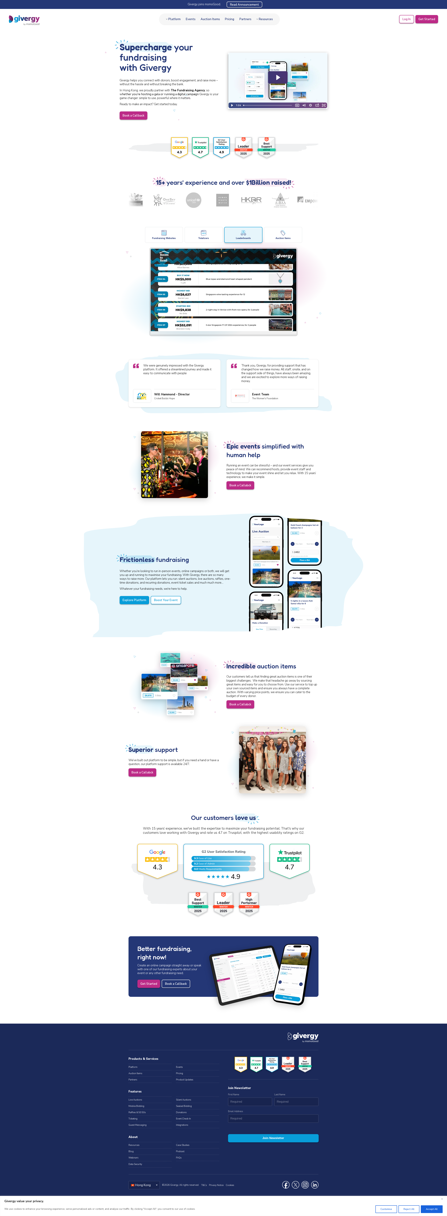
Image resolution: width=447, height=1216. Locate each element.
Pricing (229, 19)
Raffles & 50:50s (137, 1112)
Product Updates (184, 1079)
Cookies (230, 1185)
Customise (386, 1209)
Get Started (426, 19)
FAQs (179, 1157)
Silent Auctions (183, 1099)
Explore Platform (134, 600)
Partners (245, 19)
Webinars (133, 1157)
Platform (174, 19)
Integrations (182, 1125)
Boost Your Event (166, 600)
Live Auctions (135, 1099)
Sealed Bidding (184, 1106)
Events (190, 19)
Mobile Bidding (136, 1106)
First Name (233, 1094)
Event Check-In (183, 1118)
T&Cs (204, 1185)
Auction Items (210, 19)
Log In (406, 19)
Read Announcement (244, 4)
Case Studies (182, 1145)
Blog (131, 1151)
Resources (266, 19)
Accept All (432, 1209)
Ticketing (133, 1118)
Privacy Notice (216, 1185)
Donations (181, 1112)
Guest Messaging (137, 1125)
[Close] (443, 1199)
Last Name (279, 1094)
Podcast (180, 1151)
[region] (223, 1206)
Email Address (235, 1111)
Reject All (409, 1209)
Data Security (135, 1164)
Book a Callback (133, 116)
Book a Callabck (240, 485)
